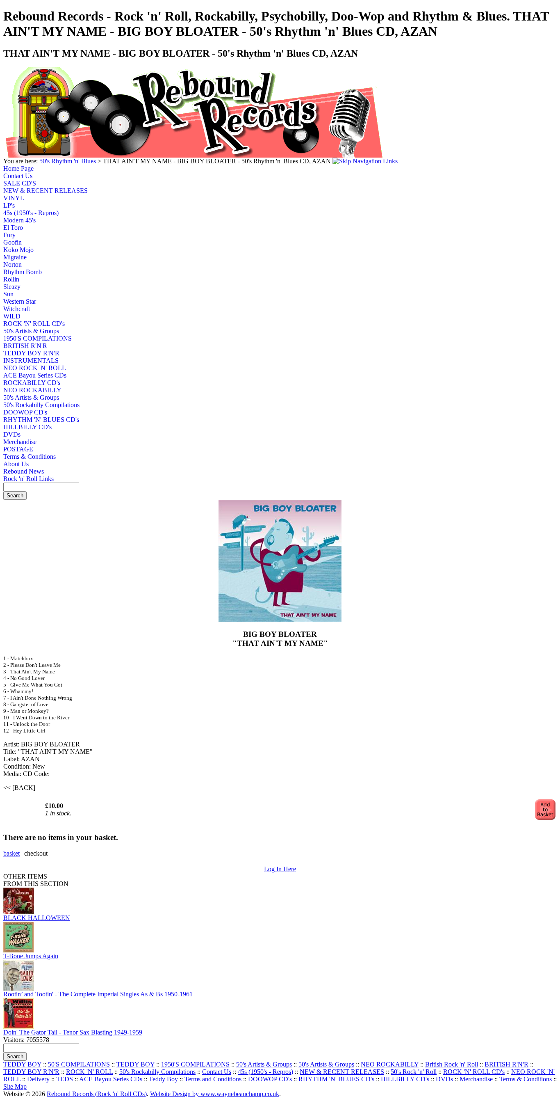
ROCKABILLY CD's (31, 382)
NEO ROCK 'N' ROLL (34, 367)
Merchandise (19, 441)
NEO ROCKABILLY (32, 390)
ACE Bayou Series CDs (34, 375)
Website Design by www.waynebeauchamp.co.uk (214, 1093)
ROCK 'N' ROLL (89, 1071)
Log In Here (280, 868)
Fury (9, 234)
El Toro (13, 227)
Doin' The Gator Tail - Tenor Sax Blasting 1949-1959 (72, 1032)
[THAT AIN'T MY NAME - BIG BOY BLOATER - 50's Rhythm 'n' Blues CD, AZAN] (280, 619)
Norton (12, 264)
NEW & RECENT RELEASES (34, 190)
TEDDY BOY (22, 1064)
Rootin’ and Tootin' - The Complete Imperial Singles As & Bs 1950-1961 (98, 994)
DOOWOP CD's (25, 412)
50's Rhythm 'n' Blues (67, 161)
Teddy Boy (163, 1079)
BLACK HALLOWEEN (36, 917)
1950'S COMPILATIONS (34, 338)
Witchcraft (16, 308)
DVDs (11, 434)
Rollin (11, 279)
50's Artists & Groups (31, 330)
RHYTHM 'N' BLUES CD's (34, 419)
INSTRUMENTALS (31, 360)
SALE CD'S (19, 183)
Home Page (18, 168)
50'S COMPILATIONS (79, 1064)
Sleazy (11, 286)
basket (11, 853)
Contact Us (17, 175)
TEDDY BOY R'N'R (31, 353)
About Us (16, 463)
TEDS (64, 1079)
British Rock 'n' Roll (451, 1064)
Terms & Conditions (29, 456)
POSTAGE (18, 449)
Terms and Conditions (212, 1079)
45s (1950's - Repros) (31, 212)
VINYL (13, 198)
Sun (8, 294)
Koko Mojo (18, 249)
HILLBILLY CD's (27, 426)
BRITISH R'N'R (25, 345)
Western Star (19, 301)
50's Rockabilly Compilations (34, 404)
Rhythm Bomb (22, 271)
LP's (9, 205)
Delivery (38, 1079)
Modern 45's (19, 220)
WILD (11, 316)
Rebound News (23, 471)
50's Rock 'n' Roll (414, 1071)
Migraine (15, 257)
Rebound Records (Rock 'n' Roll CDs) (97, 1093)
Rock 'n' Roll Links (28, 478)
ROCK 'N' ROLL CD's (34, 323)
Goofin (12, 242)
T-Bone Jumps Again (30, 955)
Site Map (15, 1086)
